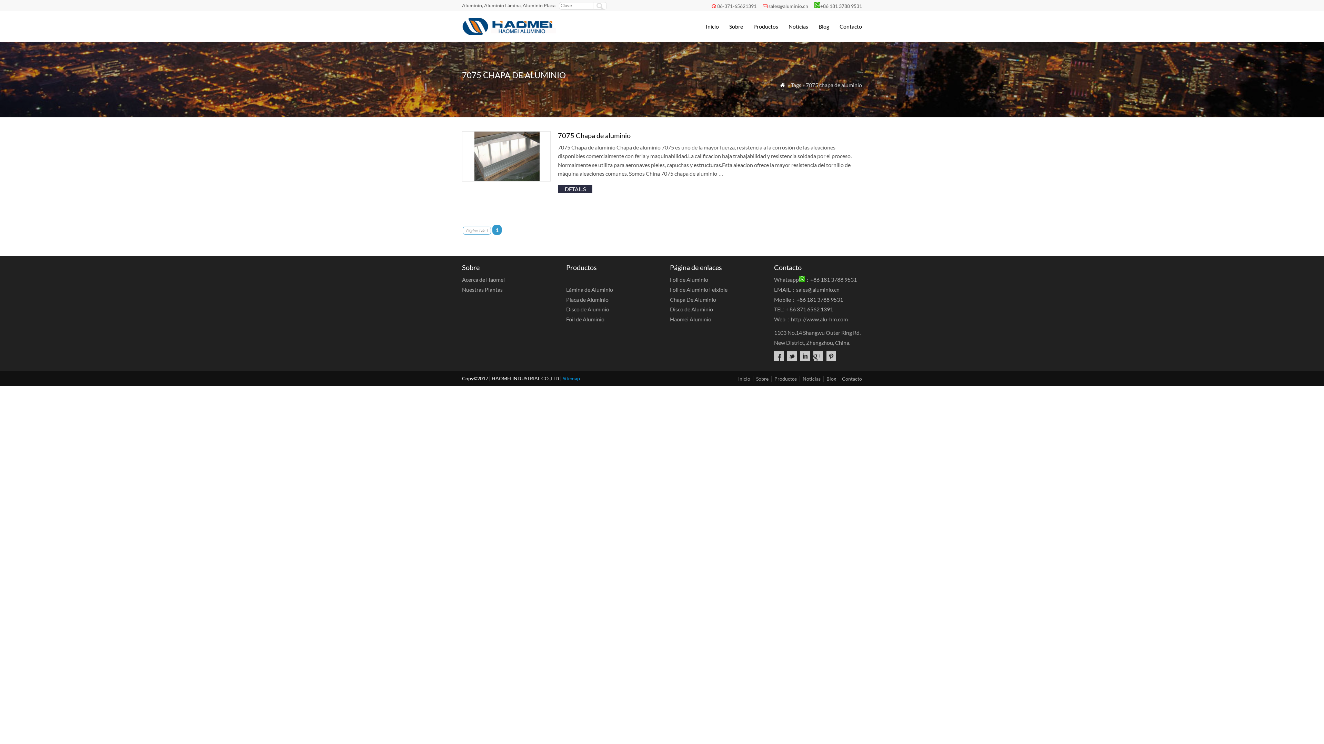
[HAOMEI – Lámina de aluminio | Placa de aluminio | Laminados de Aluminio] (510, 33)
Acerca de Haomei (483, 279)
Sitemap (571, 378)
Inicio (712, 26)
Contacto (851, 26)
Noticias (798, 26)
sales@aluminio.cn (788, 6)
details (575, 189)
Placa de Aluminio (587, 299)
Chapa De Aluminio (693, 299)
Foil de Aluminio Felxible (699, 289)
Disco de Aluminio (587, 309)
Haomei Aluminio (690, 319)
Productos (765, 26)
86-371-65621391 (736, 6)
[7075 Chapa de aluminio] (506, 179)
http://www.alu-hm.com (819, 319)
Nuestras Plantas (482, 289)
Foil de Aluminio (585, 319)
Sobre (736, 26)
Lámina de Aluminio (589, 289)
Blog (824, 26)
